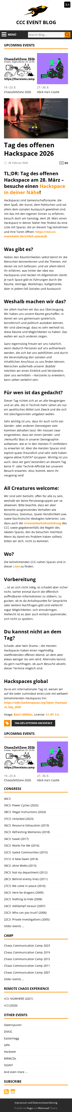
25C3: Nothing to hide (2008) (23, 899)
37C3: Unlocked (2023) (18, 819)
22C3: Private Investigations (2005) (27, 919)
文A (67, 4)
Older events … (14, 926)
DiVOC (8, 1031)
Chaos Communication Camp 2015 (27, 959)
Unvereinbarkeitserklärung (42, 523)
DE (66, 163)
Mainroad (43, 1108)
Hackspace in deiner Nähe (34, 189)
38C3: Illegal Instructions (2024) (25, 812)
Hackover (10, 1052)
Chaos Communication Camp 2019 (27, 952)
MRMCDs (10, 1058)
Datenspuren (13, 1025)
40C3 (7, 799)
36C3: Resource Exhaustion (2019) (26, 825)
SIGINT (8, 1065)
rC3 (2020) (10, 1005)
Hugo (30, 1108)
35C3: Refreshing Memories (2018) (27, 832)
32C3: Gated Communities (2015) (26, 852)
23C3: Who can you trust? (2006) (25, 912)
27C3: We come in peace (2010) (24, 886)
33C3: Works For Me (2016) (21, 845)
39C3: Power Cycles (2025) (21, 805)
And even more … (15, 1072)
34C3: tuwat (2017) (16, 839)
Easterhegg (11, 1038)
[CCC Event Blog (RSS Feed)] (6, 1091)
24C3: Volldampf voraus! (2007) (24, 906)
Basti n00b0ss (23, 714)
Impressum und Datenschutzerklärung (36, 1102)
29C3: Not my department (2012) (25, 872)
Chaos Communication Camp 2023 (27, 945)
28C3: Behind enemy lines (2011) (26, 879)
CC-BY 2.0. (53, 714)
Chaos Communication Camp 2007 (27, 972)
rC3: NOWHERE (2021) (18, 998)
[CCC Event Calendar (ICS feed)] (12, 1091)
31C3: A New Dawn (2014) (21, 859)
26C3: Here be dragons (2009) (23, 892)
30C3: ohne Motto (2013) (20, 865)
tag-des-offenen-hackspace (33, 723)
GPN (7, 1045)
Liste (16, 566)
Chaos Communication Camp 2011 (27, 966)
